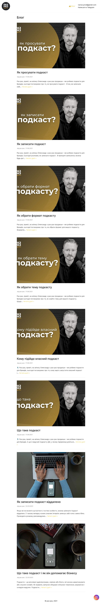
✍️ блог (72, 6)
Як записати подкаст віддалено (39, 502)
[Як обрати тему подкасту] (51, 283)
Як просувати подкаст (32, 72)
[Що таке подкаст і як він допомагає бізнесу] (51, 568)
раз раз (21, 77)
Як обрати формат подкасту (36, 215)
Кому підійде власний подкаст (38, 358)
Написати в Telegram (86, 7)
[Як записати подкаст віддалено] (51, 497)
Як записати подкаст (31, 144)
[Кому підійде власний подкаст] (51, 354)
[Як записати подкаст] (51, 139)
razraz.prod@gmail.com (87, 5)
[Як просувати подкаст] (51, 68)
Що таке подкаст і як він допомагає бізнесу (47, 573)
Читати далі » (27, 87)
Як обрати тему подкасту (34, 287)
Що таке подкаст (28, 430)
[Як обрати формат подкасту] (51, 211)
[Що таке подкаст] (51, 426)
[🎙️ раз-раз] (5, 6)
